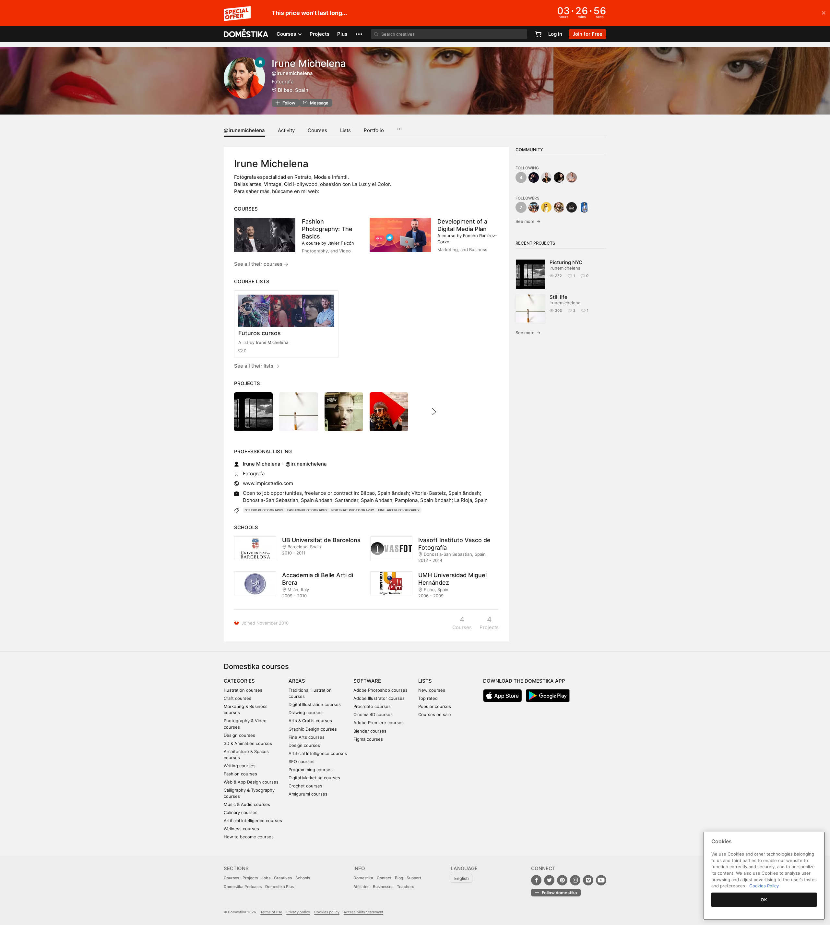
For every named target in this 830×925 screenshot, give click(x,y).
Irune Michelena (272, 342)
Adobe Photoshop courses (380, 690)
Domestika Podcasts (243, 886)
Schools (302, 877)
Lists (345, 130)
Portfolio (374, 130)
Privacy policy (298, 912)
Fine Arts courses (307, 737)
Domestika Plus (279, 886)
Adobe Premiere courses (378, 722)
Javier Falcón (340, 243)
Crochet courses (305, 785)
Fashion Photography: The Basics (327, 229)
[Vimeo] (588, 880)
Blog (399, 877)
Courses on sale (434, 714)
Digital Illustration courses (315, 704)
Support (414, 877)
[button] (359, 34)
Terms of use (271, 912)
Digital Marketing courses (314, 777)
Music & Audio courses (247, 804)
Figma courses (368, 739)
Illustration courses (243, 690)
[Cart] (538, 34)
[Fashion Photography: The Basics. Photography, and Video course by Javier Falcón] (264, 235)
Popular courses (434, 706)
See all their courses (259, 264)
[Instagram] (575, 880)
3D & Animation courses (248, 743)
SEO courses (301, 761)
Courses (317, 130)
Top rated (428, 698)
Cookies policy (326, 912)
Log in (555, 34)
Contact (384, 877)
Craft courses (237, 698)
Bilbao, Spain (293, 90)
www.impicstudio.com (268, 483)
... (399, 127)
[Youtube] (601, 880)
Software (367, 681)
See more (528, 221)
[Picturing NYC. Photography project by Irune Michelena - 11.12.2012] (253, 411)
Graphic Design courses (313, 729)
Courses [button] (287, 34)
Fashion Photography (307, 510)
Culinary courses (240, 812)
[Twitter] (549, 880)
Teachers (405, 886)
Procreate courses (372, 706)
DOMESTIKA (246, 34)
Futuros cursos (259, 333)
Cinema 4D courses (373, 714)
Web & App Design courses (251, 782)
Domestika (363, 877)
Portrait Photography (352, 510)
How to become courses (249, 836)
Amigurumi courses (308, 794)
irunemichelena (565, 268)
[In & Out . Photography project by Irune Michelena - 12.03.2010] (344, 411)
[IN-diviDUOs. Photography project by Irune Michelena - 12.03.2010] (389, 411)
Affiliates (361, 886)
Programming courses (311, 769)
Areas (297, 681)
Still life (558, 297)
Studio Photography (264, 510)
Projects (319, 34)
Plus (342, 34)
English (461, 878)
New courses (431, 690)
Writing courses (239, 765)
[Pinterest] (562, 880)
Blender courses (369, 731)
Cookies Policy (764, 885)
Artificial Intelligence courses (253, 820)
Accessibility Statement (363, 912)
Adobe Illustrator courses (379, 698)
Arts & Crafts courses (310, 720)
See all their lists (254, 366)
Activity (286, 130)
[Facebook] (536, 880)
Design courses (239, 735)
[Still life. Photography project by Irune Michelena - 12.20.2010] (298, 411)
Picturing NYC (566, 262)
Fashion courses (240, 773)
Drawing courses (306, 712)
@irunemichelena (244, 130)
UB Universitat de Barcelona (321, 540)
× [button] (823, 12)
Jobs (265, 877)
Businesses (383, 886)
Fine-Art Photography (399, 510)
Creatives (283, 877)
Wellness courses (241, 828)
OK (764, 899)
